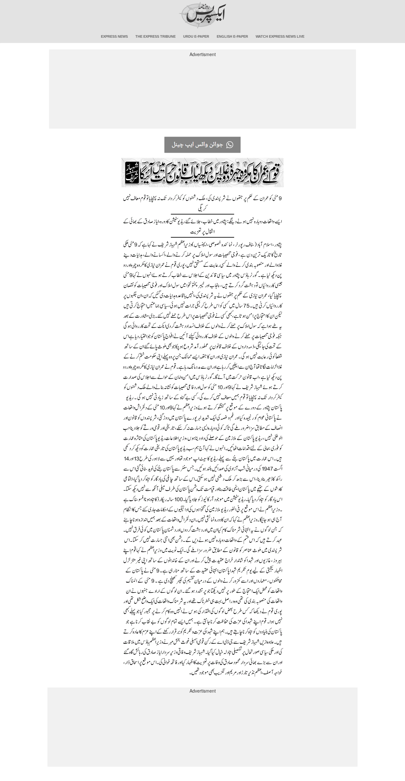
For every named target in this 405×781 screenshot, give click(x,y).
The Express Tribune (155, 36)
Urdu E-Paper (196, 36)
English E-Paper (232, 36)
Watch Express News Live (280, 36)
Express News (114, 36)
